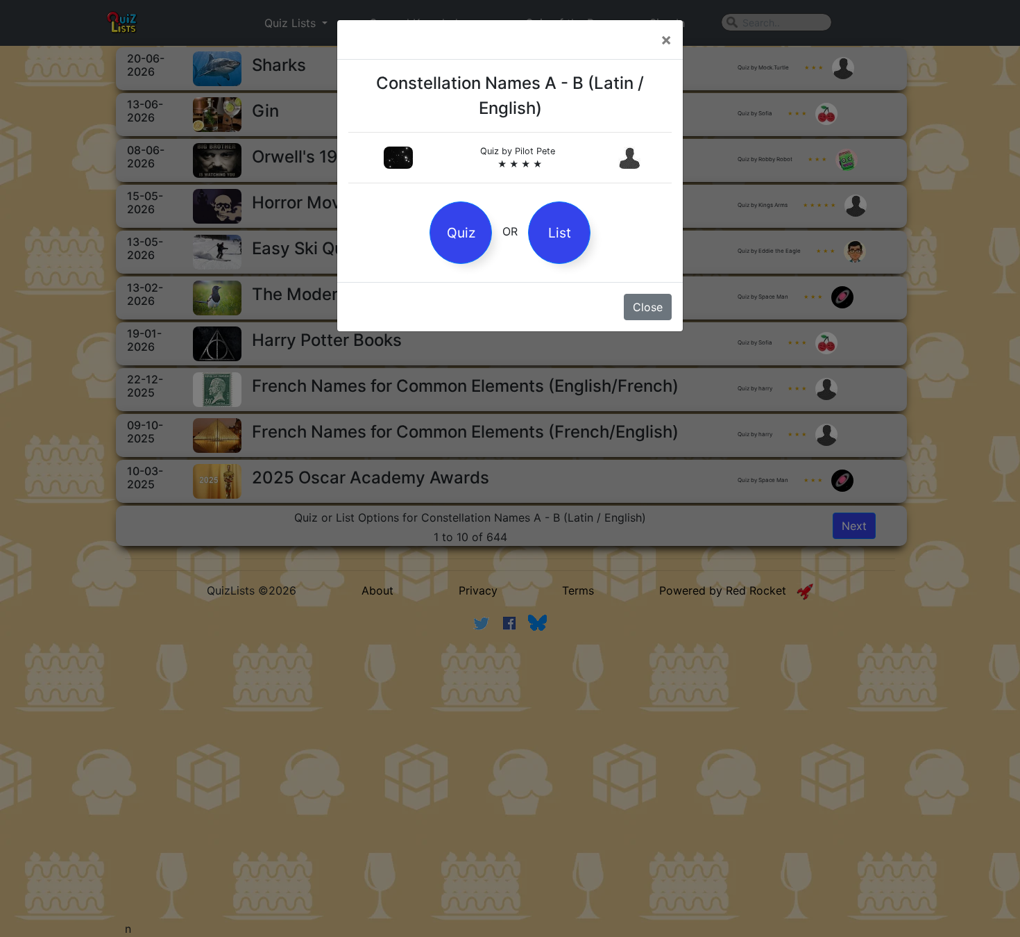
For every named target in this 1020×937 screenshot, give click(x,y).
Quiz (461, 232)
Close (648, 307)
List (559, 232)
